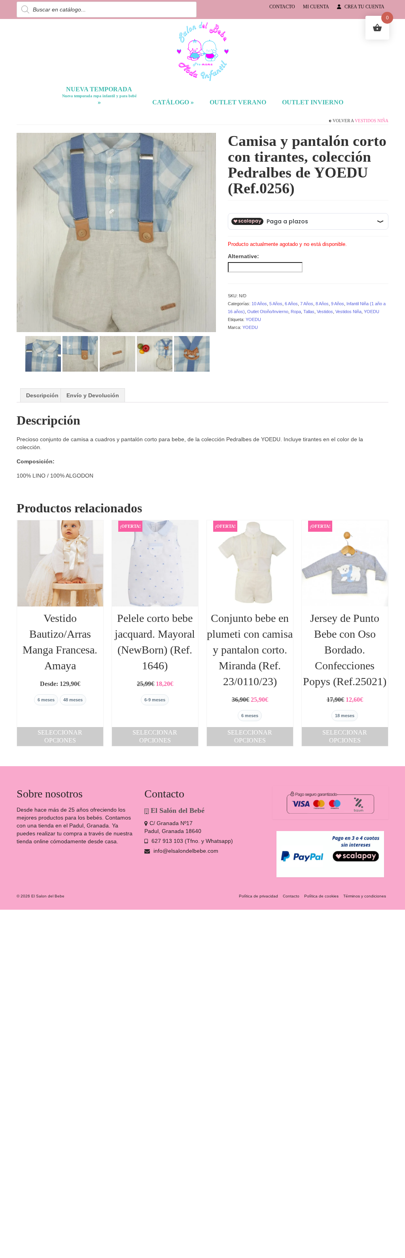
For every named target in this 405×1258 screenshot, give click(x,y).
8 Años (322, 303)
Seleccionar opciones (60, 736)
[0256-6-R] (192, 353)
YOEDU (371, 311)
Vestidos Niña (371, 120)
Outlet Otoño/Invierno (267, 311)
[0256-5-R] (155, 353)
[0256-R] (116, 232)
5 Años (275, 303)
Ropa (296, 311)
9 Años (337, 303)
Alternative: (243, 256)
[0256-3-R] (80, 353)
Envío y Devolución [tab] (92, 395)
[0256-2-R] (43, 353)
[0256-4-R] (117, 353)
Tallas (308, 311)
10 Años (259, 303)
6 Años (291, 303)
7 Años (306, 303)
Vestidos (325, 311)
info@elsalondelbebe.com (185, 851)
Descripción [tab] (42, 395)
